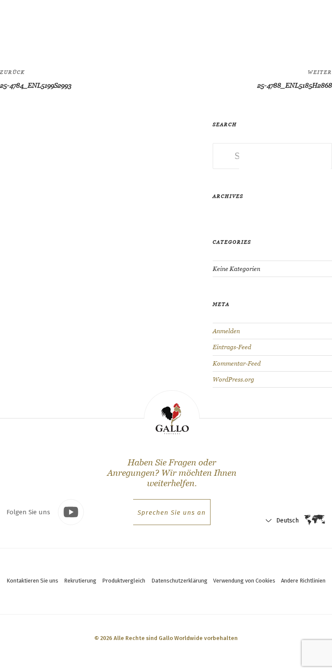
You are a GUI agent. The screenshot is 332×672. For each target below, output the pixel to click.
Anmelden (226, 331)
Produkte (100, 24)
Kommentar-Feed (237, 363)
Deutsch (259, 26)
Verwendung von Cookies (244, 580)
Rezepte (131, 24)
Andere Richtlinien (303, 580)
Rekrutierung (80, 580)
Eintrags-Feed (232, 347)
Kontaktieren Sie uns (32, 580)
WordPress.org (233, 379)
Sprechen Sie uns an (171, 512)
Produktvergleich (123, 580)
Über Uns (163, 24)
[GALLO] (24, 24)
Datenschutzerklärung (179, 580)
